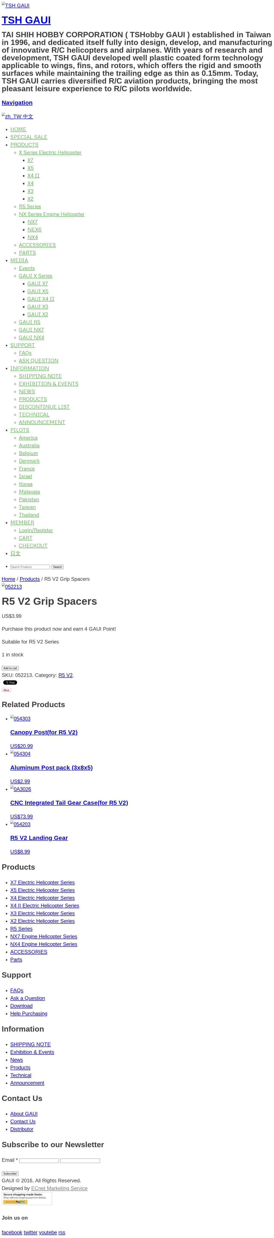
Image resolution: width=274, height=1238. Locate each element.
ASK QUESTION (38, 360)
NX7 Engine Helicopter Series (43, 936)
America (28, 437)
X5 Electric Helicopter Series (42, 890)
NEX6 (34, 229)
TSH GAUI (26, 20)
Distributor (21, 1129)
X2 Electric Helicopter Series (42, 921)
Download (21, 1006)
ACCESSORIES (37, 245)
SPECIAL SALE (28, 137)
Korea (26, 484)
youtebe (48, 1232)
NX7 (32, 221)
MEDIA (19, 260)
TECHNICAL (34, 414)
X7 (30, 160)
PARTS (27, 252)
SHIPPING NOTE (40, 376)
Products (30, 579)
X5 (30, 167)
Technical (20, 1075)
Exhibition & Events (32, 1052)
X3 (30, 191)
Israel (25, 476)
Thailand (29, 514)
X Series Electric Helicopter (50, 152)
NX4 (32, 237)
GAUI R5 (29, 322)
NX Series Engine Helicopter (52, 214)
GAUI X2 (37, 314)
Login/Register (36, 530)
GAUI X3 (37, 306)
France (27, 468)
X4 (30, 183)
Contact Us (23, 1121)
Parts (16, 959)
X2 (30, 198)
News (16, 1060)
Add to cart (10, 668)
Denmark (29, 460)
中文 (27, 116)
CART (26, 538)
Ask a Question (27, 998)
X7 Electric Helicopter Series (42, 882)
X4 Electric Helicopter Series (42, 898)
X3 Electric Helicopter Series (42, 913)
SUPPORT (22, 345)
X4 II (33, 175)
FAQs (25, 352)
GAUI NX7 (31, 329)
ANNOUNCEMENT (42, 422)
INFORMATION (29, 368)
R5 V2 (65, 675)
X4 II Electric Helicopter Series (44, 905)
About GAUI (24, 1114)
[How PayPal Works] (27, 1203)
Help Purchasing (28, 1013)
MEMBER (22, 522)
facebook (12, 1232)
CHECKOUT (33, 545)
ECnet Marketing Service (59, 1188)
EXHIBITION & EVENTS (49, 383)
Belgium (28, 453)
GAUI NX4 (31, 337)
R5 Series (30, 206)
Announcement (27, 1083)
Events (27, 268)
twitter (30, 1232)
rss (61, 1232)
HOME (18, 129)
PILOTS (19, 430)
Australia (29, 445)
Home (8, 579)
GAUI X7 (37, 283)
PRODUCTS (24, 144)
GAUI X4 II (40, 299)
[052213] (12, 587)
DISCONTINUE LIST (44, 406)
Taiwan (27, 507)
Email (10, 1160)
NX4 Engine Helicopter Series (43, 944)
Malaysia (29, 491)
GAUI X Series (35, 275)
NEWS (27, 391)
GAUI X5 (37, 291)
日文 (15, 553)
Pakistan (29, 499)
